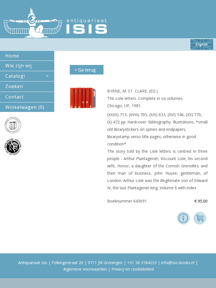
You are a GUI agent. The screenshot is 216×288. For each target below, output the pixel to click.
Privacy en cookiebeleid (132, 269)
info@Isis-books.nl (177, 262)
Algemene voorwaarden (85, 269)
